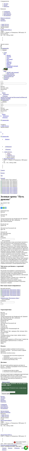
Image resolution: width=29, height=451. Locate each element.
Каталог (3, 396)
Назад (8, 153)
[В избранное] (2, 205)
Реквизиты (6, 6)
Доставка (6, 3)
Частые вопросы (5, 411)
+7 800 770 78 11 (5, 24)
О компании (7, 11)
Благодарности (7, 14)
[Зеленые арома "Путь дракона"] (9, 187)
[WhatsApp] (3, 208)
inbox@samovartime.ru (6, 29)
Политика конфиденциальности (9, 445)
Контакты (3, 400)
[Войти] (1, 130)
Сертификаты (7, 12)
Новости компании (5, 412)
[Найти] (2, 91)
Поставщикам (7, 15)
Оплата (5, 5)
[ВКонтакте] (1, 208)
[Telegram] (6, 208)
